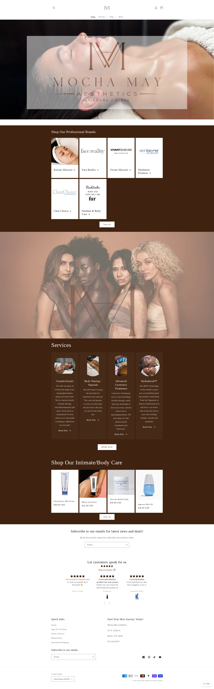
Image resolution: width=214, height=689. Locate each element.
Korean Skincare (63, 169)
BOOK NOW (107, 447)
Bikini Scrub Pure (89, 502)
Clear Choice (61, 211)
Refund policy (56, 638)
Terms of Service (58, 634)
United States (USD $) (61, 679)
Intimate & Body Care (91, 213)
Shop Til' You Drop (59, 629)
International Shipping (60, 642)
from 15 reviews (105, 570)
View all (107, 225)
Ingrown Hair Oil (145, 504)
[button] (54, 7)
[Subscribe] (126, 545)
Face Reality (89, 169)
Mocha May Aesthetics (144, 680)
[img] (107, 566)
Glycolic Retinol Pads (119, 499)
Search (53, 625)
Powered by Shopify (157, 680)
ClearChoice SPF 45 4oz (64, 501)
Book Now (63, 431)
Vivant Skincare (119, 169)
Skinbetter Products (144, 171)
